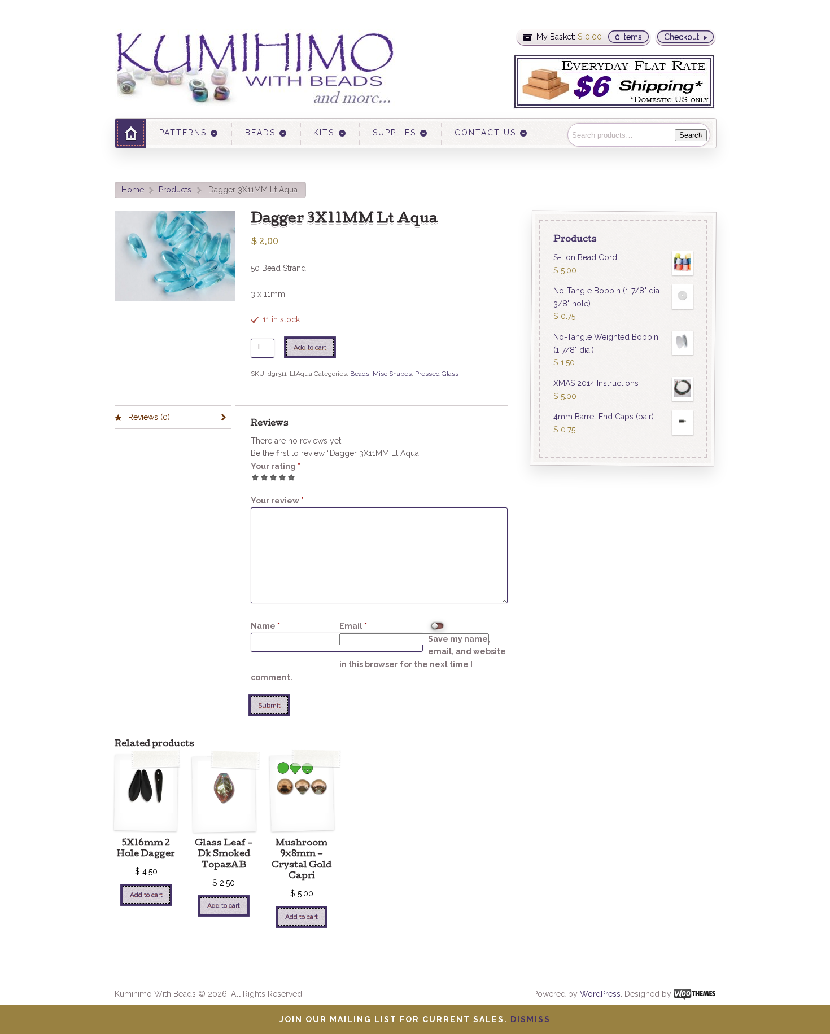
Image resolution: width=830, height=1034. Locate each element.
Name (265, 625)
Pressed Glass (436, 374)
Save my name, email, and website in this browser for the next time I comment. (378, 658)
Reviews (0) (148, 417)
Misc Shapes (392, 374)
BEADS (260, 132)
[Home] (130, 133)
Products (175, 189)
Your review (277, 500)
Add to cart (310, 347)
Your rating (275, 466)
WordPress (600, 993)
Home (132, 189)
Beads (359, 374)
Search (690, 135)
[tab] (173, 417)
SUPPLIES (394, 132)
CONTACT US (485, 132)
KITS (323, 132)
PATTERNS (183, 132)
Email (353, 625)
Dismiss (530, 1019)
